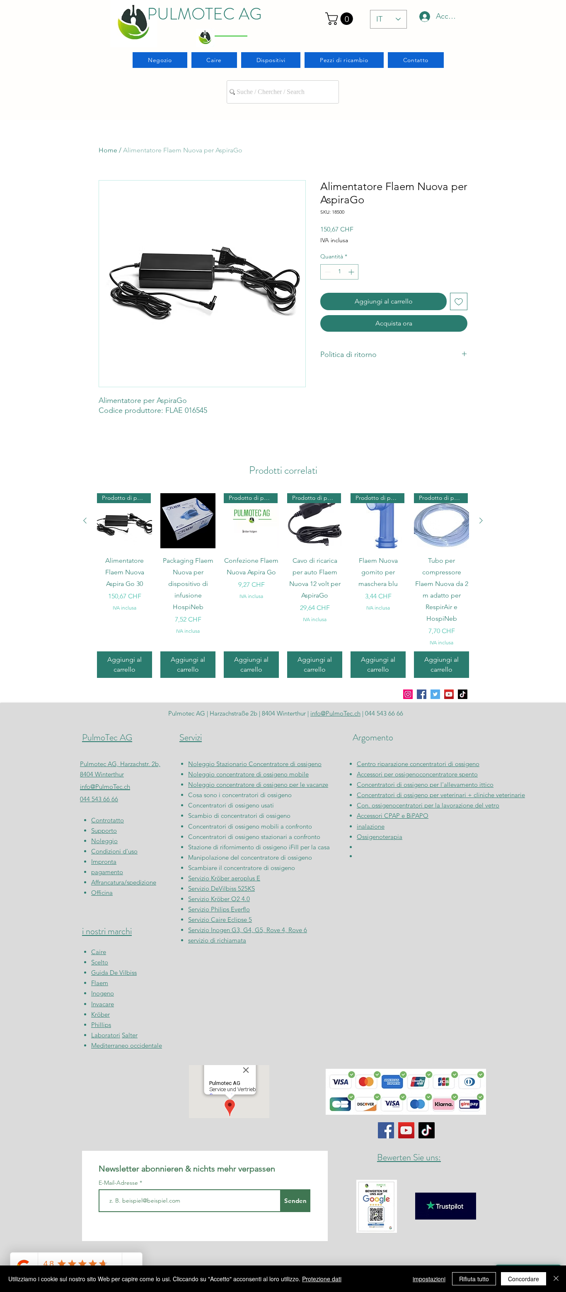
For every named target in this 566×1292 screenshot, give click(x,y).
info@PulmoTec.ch (105, 787)
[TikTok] (462, 694)
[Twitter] (435, 694)
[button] (340, 18)
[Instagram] (408, 694)
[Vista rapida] (187, 520)
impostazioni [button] (429, 1279)
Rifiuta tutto (474, 1279)
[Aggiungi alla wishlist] (458, 301)
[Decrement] (327, 272)
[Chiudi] (556, 1278)
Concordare (523, 1279)
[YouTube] (449, 694)
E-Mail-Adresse (119, 1183)
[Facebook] (421, 694)
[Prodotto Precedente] (85, 520)
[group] (283, 585)
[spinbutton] (339, 272)
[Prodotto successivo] (481, 520)
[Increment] (352, 272)
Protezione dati (321, 1279)
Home (108, 150)
